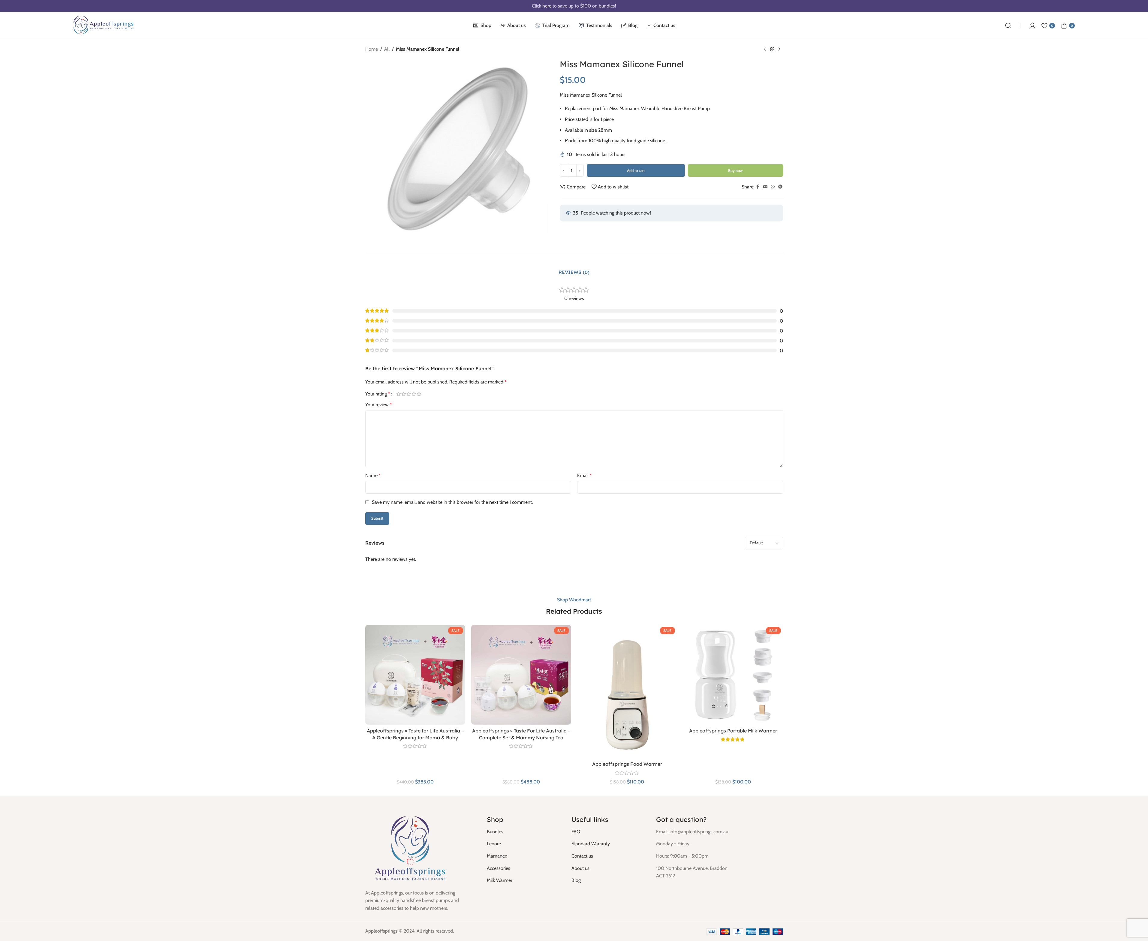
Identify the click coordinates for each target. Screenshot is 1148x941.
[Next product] (779, 49)
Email (584, 475)
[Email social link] (765, 187)
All (387, 49)
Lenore (494, 843)
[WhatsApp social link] (772, 187)
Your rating (377, 394)
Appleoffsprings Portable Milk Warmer (733, 731)
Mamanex (497, 856)
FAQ (575, 831)
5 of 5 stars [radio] (419, 394)
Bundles (495, 831)
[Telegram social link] (780, 187)
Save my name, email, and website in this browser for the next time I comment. (452, 502)
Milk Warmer (499, 880)
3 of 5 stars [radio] (408, 394)
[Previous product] (765, 49)
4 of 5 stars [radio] (414, 394)
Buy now (735, 170)
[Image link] (410, 848)
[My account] (1032, 26)
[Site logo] (104, 25)
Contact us (582, 856)
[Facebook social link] (757, 187)
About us (580, 868)
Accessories (498, 868)
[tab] (574, 272)
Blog (576, 880)
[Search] (1008, 26)
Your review (378, 404)
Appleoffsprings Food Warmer (627, 764)
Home (371, 49)
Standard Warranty (590, 843)
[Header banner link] (574, 6)
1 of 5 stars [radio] (398, 394)
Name (373, 475)
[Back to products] (772, 49)
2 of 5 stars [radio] (403, 394)
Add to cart (636, 170)
